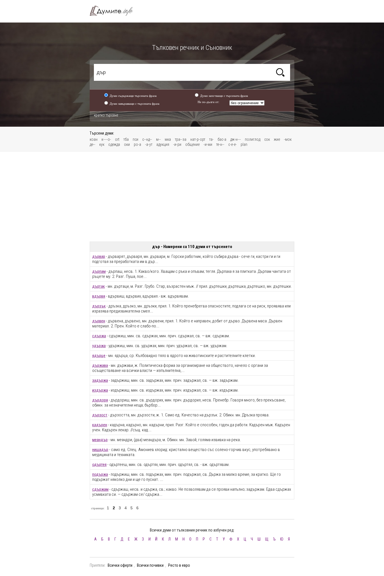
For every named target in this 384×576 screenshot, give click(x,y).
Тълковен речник (114, 11)
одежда (114, 144)
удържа (99, 345)
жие (277, 139)
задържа (100, 380)
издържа (100, 390)
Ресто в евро (179, 565)
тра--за (180, 139)
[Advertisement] (192, 196)
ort (117, 139)
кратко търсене (106, 115)
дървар (98, 256)
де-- (92, 144)
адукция (162, 144)
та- (211, 139)
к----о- (106, 139)
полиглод (252, 139)
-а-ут (148, 144)
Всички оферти (120, 565)
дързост (99, 415)
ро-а (137, 144)
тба (126, 139)
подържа (100, 474)
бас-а (222, 139)
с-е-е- (232, 144)
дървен (98, 320)
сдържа (99, 335)
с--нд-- (147, 139)
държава (100, 365)
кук (101, 144)
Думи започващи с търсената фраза (224, 95)
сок (267, 139)
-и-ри (177, 144)
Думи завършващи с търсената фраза (134, 103)
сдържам (100, 489)
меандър (100, 439)
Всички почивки (150, 565)
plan (244, 144)
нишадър (100, 449)
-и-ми (208, 144)
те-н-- (220, 144)
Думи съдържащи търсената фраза (133, 95)
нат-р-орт (197, 139)
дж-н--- (235, 139)
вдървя (98, 296)
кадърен (99, 424)
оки (127, 144)
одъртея (99, 464)
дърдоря (100, 400)
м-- (158, 139)
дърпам (99, 271)
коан (94, 139)
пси (135, 139)
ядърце (98, 355)
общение (192, 144)
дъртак (98, 286)
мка (168, 139)
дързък (99, 306)
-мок (288, 139)
